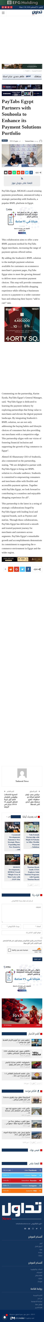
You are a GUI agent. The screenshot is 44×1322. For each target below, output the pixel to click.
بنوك (40, 1249)
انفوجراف (39, 1272)
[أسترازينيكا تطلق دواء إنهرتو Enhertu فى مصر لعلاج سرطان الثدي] (37, 1100)
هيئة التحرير (38, 1307)
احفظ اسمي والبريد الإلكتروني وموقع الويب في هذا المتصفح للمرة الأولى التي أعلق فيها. (22, 942)
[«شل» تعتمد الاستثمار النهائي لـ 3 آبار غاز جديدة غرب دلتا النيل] (37, 1076)
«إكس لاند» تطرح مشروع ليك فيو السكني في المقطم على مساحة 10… (17, 1110)
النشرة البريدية (37, 1295)
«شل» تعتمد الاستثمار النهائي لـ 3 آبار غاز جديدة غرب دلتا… (17, 1074)
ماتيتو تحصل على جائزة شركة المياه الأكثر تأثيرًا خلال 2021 (17, 1133)
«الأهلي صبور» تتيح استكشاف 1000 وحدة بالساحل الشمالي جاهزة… (17, 1052)
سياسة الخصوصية (36, 1301)
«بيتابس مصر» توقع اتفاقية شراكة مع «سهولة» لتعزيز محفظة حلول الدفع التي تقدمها (32, 799)
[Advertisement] (22, 41)
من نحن (40, 1298)
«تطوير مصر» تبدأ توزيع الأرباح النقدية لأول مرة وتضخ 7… (16, 1041)
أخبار (41, 1243)
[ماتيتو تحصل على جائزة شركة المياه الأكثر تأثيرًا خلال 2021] (37, 1135)
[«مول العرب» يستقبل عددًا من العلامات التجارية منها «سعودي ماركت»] (37, 1124)
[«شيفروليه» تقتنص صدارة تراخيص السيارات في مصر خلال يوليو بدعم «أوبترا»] (37, 1065)
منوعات (40, 1282)
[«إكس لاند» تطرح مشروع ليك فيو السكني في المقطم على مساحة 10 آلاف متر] (37, 1111)
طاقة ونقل (38, 1275)
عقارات (40, 1278)
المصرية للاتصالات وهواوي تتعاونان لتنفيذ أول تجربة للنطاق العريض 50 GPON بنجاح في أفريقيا (11, 800)
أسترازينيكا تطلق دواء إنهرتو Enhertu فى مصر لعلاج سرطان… (16, 1098)
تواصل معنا (38, 1304)
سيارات (40, 1256)
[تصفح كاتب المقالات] (22, 773)
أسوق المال (38, 1246)
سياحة (40, 1252)
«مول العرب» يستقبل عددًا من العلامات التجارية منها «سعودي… (17, 1122)
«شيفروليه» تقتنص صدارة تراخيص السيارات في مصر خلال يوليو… (17, 1063)
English (4, 140)
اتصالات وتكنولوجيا (36, 1269)
